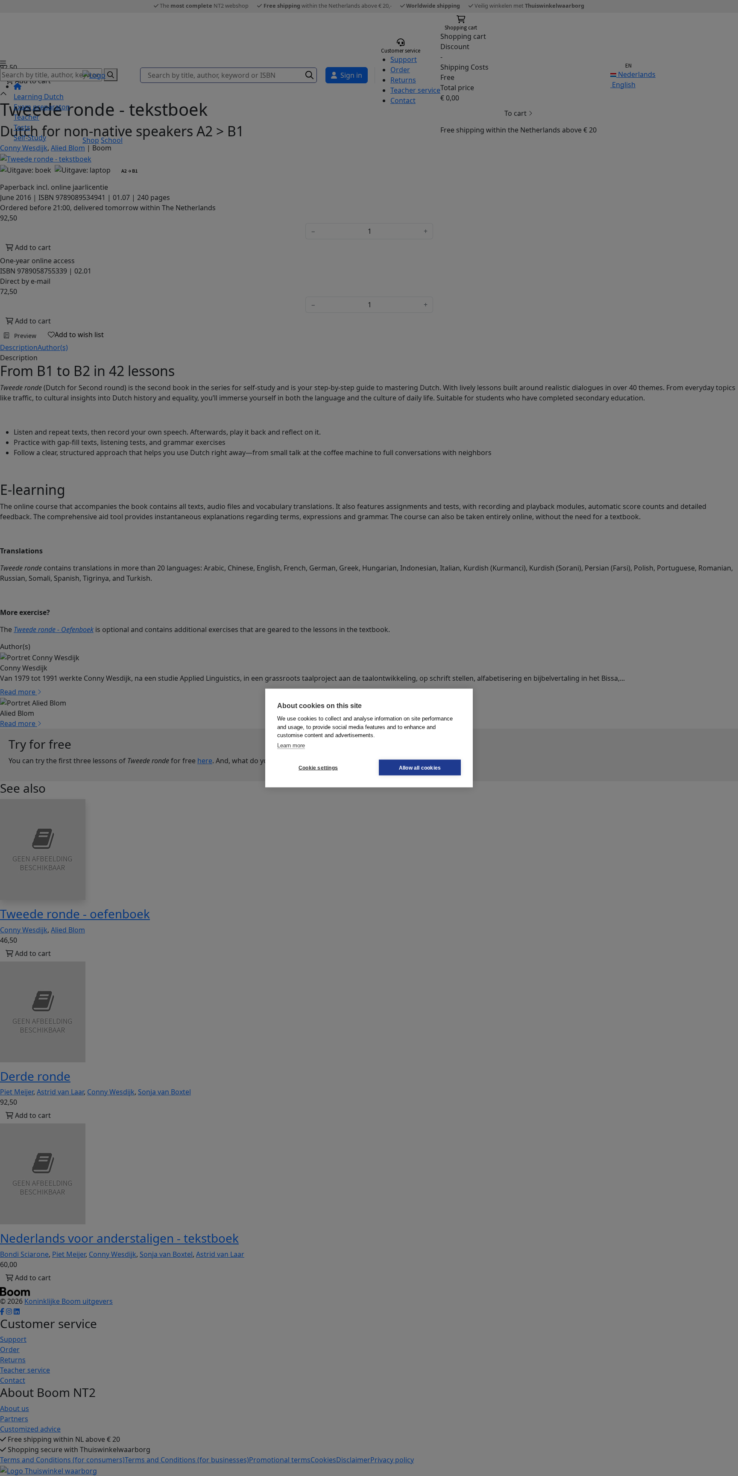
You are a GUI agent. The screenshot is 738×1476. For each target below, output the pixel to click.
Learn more (291, 745)
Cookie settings (318, 767)
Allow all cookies (420, 767)
